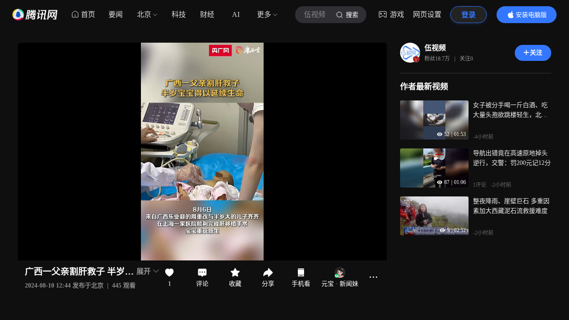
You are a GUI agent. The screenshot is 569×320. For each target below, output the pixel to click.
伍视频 (435, 48)
